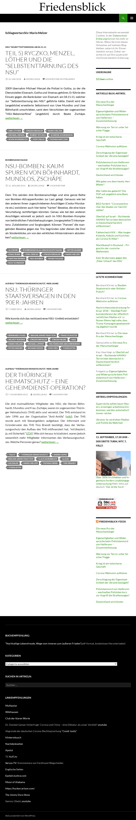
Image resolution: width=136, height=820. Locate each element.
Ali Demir (13, 250)
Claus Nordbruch (47, 459)
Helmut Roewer (16, 339)
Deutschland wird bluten (109, 174)
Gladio (65, 459)
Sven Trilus (38, 139)
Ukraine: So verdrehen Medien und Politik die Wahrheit (112, 421)
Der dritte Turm (114, 486)
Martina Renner (16, 258)
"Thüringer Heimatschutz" (35, 454)
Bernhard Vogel (17, 335)
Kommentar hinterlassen (60, 79)
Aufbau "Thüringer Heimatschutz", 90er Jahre (32, 283)
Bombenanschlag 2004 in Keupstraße (42, 250)
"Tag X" (12, 454)
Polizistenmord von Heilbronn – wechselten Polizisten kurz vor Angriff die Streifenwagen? (112, 165)
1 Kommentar (57, 185)
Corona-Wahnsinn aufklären (111, 146)
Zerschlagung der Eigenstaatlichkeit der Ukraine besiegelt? (112, 154)
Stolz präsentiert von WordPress (20, 815)
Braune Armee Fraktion (43, 335)
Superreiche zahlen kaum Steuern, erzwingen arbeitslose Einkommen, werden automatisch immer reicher (113, 408)
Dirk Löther (14, 131)
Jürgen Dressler (34, 131)
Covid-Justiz (69, 731)
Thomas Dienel (50, 463)
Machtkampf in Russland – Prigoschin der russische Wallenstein (113, 248)
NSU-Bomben (36, 258)
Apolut (9, 750)
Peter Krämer (15, 348)
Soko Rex (53, 348)
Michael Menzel (16, 135)
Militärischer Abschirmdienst (64, 344)
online (104, 79)
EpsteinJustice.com (15, 775)
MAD (73, 339)
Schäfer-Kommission (62, 135)
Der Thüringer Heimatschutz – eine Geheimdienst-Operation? (45, 381)
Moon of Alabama (15, 782)
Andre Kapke (60, 454)
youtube (102, 724)
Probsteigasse (55, 258)
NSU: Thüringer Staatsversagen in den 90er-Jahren (40, 296)
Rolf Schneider (16, 263)
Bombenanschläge (16, 160)
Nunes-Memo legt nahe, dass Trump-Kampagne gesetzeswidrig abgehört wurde (113, 323)
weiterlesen (14, 118)
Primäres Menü (132, 18)
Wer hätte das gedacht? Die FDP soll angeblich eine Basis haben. (112, 194)
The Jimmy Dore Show (17, 794)
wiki (68, 416)
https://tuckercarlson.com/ (20, 788)
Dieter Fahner (74, 250)
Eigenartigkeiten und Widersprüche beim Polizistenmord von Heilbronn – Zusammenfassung (112, 116)
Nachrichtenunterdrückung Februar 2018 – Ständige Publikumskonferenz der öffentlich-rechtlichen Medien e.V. (113, 312)
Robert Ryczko (38, 135)
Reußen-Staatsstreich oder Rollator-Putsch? (111, 288)
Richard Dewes (35, 348)
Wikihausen (11, 711)
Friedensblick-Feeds (112, 521)
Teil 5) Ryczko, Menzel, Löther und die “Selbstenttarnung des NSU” (41, 62)
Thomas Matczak (58, 139)
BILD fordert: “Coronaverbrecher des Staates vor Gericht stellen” (112, 207)
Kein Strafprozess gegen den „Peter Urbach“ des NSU (111, 259)
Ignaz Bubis (14, 254)
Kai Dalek (13, 463)
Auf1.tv (13, 756)
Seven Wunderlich (18, 139)
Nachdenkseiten (14, 743)
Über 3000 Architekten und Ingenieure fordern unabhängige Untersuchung (113, 480)
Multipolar (11, 705)
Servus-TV (10, 762)
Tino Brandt (69, 463)
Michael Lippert (36, 344)
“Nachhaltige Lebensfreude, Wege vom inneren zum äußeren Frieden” (43, 643)
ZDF (29, 433)
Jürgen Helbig (59, 339)
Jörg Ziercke (31, 254)
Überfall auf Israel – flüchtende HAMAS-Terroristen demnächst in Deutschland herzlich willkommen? (113, 221)
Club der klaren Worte (17, 718)
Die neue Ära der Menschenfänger (105, 103)
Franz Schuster (69, 335)
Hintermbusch (13, 737)
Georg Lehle (33, 79)
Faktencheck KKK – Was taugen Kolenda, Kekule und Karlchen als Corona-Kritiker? (113, 235)
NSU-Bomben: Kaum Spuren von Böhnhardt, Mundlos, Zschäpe (42, 172)
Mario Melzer (55, 131)
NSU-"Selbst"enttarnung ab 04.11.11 (25, 47)
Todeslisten (69, 348)
